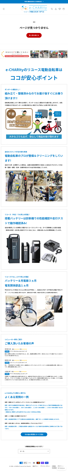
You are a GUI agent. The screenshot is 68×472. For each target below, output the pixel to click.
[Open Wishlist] (60, 9)
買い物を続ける (34, 35)
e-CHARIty (16, 466)
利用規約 (54, 466)
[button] (4, 9)
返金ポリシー (35, 466)
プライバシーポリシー (45, 466)
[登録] (48, 451)
